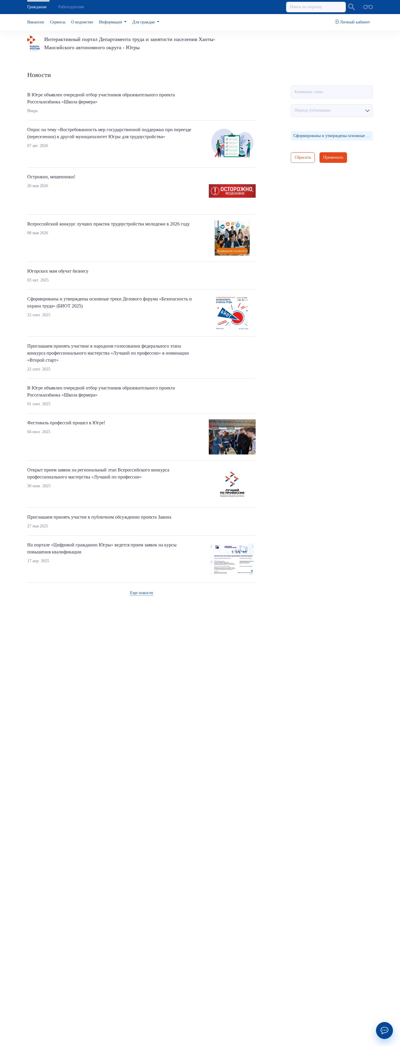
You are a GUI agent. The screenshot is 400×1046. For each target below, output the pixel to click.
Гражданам (37, 7)
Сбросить (303, 157)
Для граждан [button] (144, 22)
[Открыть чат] (384, 1030)
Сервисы (57, 22)
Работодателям (71, 7)
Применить (333, 157)
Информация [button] (111, 22)
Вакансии (35, 22)
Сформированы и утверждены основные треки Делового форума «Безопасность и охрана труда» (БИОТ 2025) (333, 136)
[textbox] (331, 110)
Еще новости (141, 593)
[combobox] (332, 110)
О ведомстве (82, 22)
